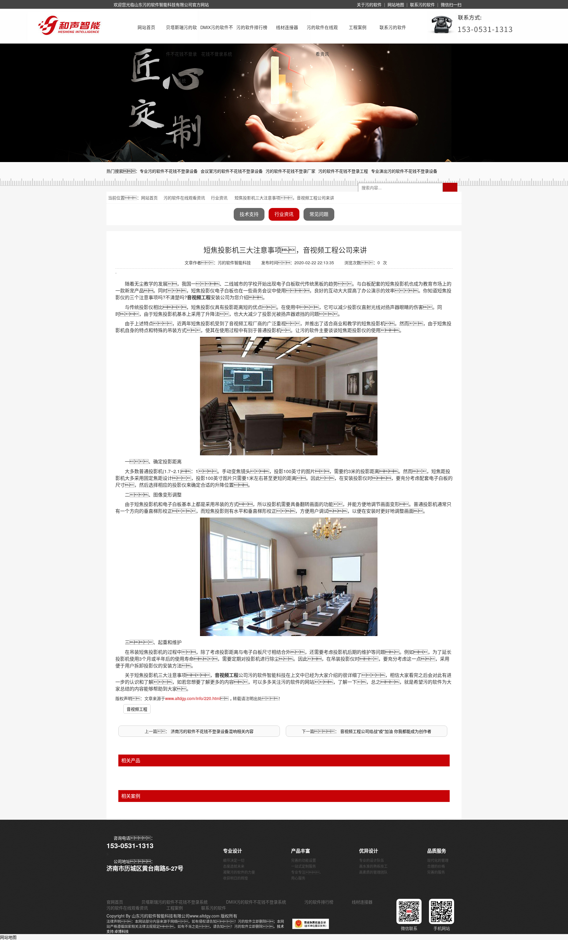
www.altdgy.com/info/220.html (192, 698)
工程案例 (358, 27)
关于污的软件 (369, 4)
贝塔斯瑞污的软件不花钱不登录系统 (181, 32)
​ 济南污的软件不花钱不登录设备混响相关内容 (212, 731)
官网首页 (114, 902)
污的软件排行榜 (251, 27)
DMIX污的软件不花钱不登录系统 (216, 32)
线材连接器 (287, 27)
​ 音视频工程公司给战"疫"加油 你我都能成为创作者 (385, 731)
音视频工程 (137, 709)
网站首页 (146, 27)
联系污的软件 (422, 4)
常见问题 (318, 214)
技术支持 (249, 214)
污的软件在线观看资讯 (322, 32)
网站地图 (396, 4)
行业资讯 (219, 198)
